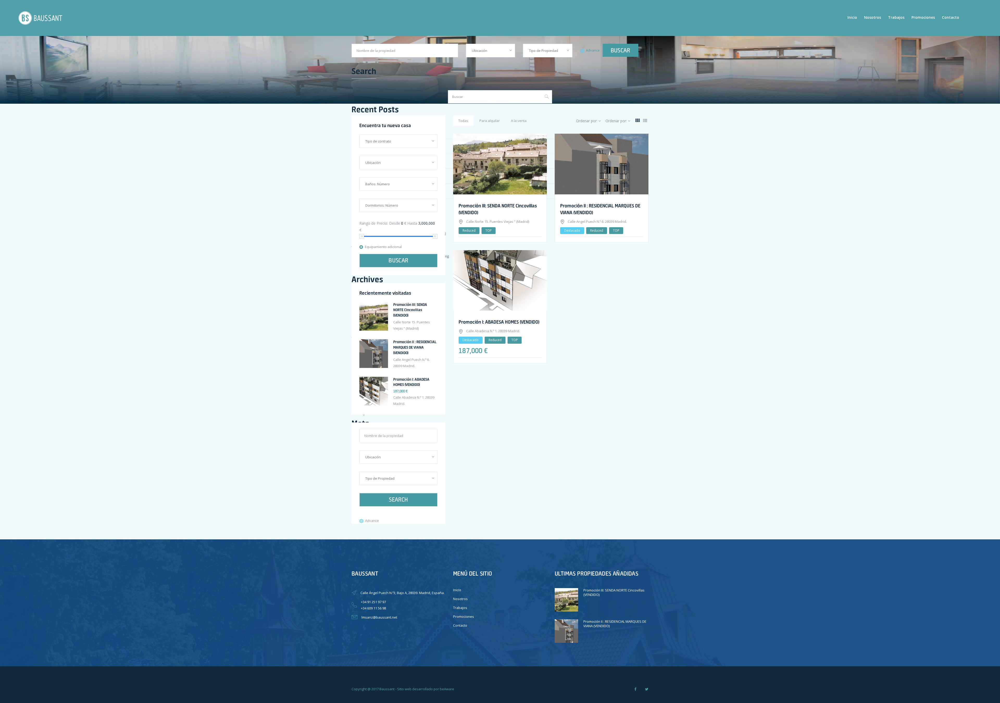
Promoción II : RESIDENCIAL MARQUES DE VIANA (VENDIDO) (414, 347)
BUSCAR (620, 50)
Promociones (923, 17)
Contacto (950, 17)
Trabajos (896, 17)
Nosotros (872, 17)
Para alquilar (489, 120)
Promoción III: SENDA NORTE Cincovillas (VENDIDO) (410, 310)
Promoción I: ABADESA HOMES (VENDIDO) (499, 322)
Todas (463, 120)
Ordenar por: (587, 120)
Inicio (852, 17)
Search (398, 499)
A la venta (519, 120)
